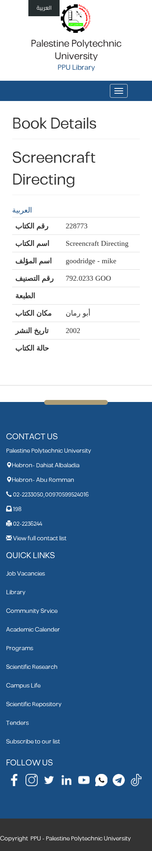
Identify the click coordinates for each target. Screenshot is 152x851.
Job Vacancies (25, 573)
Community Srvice (32, 611)
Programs (19, 648)
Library (16, 592)
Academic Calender (33, 629)
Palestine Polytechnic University (76, 50)
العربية (43, 8)
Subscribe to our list (33, 741)
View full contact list (39, 538)
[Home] (76, 18)
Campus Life (23, 685)
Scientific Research (32, 667)
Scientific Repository (34, 704)
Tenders (17, 723)
